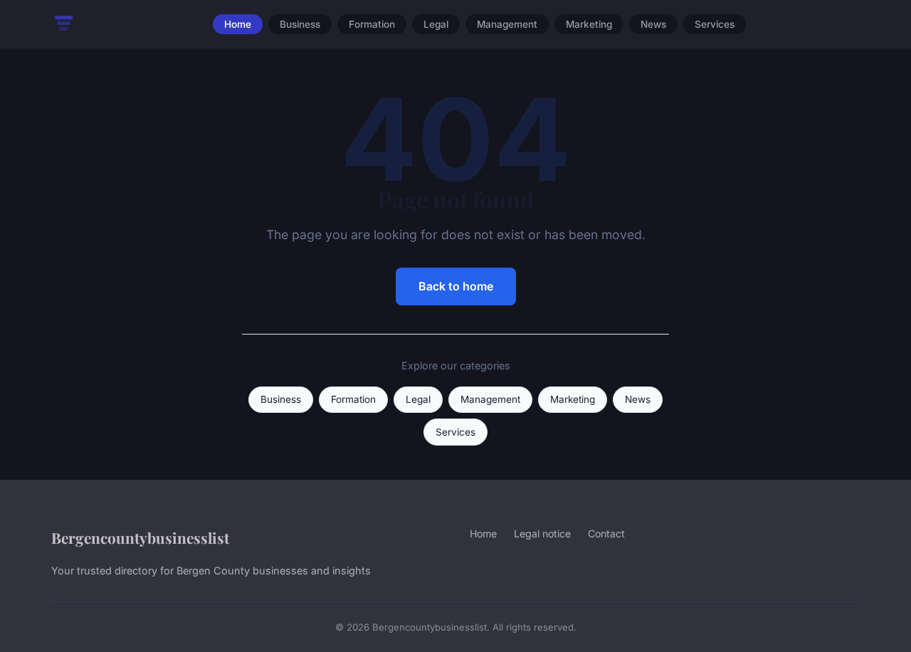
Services (714, 24)
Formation (372, 24)
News (653, 24)
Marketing (589, 24)
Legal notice (542, 533)
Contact (606, 533)
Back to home (455, 286)
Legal (435, 24)
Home (237, 24)
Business (300, 24)
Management (507, 24)
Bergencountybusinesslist (140, 537)
